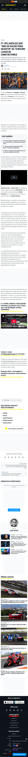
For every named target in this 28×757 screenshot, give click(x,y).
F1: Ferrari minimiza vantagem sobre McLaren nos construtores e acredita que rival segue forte (14, 142)
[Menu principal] (2, 5)
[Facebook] (5, 457)
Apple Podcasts (7, 418)
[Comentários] (9, 69)
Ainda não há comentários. (14, 486)
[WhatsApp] (12, 457)
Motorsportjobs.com (14, 722)
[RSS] (21, 710)
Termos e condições (9, 749)
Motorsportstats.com (14, 727)
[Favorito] (5, 69)
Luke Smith (6, 65)
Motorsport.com (9, 354)
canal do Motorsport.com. (9, 361)
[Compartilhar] (2, 69)
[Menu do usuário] (25, 5)
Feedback (14, 733)
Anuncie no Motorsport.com (14, 736)
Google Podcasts (8, 420)
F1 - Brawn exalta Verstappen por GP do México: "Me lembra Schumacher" (13, 147)
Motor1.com (14, 720)
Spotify (5, 413)
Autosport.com (14, 725)
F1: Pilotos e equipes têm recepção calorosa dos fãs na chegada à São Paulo (14, 151)
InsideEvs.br (14, 718)
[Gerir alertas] (22, 457)
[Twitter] (8, 457)
